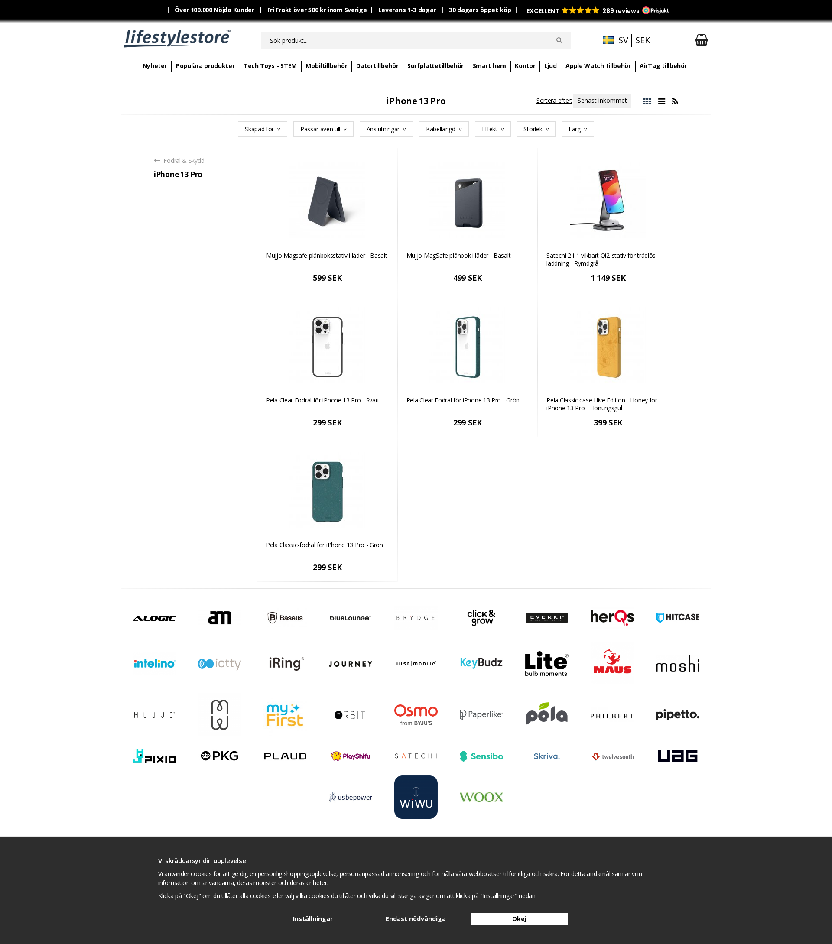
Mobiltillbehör (326, 66)
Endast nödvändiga (416, 919)
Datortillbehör (377, 66)
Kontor (525, 66)
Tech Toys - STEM (270, 66)
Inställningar (313, 919)
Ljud (550, 66)
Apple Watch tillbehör (598, 66)
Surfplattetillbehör (435, 66)
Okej (519, 919)
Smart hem (489, 66)
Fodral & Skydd (183, 160)
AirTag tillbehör (663, 66)
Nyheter (155, 66)
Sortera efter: (554, 100)
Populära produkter (205, 66)
